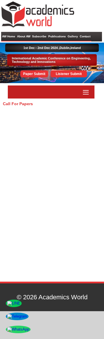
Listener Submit (69, 74)
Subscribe (39, 36)
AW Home (8, 36)
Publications (57, 36)
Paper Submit (34, 74)
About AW (23, 36)
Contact (85, 36)
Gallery (73, 36)
